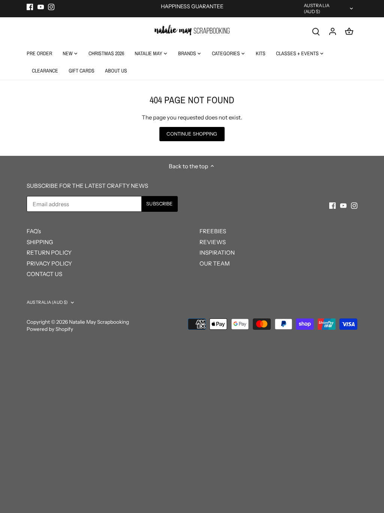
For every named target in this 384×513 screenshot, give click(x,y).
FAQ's (34, 231)
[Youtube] (41, 7)
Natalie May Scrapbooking (99, 322)
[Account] (332, 31)
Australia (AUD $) (317, 8)
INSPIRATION (217, 252)
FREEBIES (213, 231)
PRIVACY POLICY (49, 263)
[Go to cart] (349, 31)
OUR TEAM (215, 263)
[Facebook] (30, 7)
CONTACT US (44, 274)
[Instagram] (51, 7)
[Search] (316, 31)
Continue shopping (191, 134)
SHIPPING (40, 242)
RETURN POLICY (49, 252)
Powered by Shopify (50, 329)
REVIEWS (213, 242)
